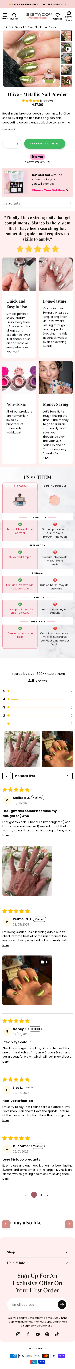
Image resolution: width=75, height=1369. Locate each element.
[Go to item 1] (22, 749)
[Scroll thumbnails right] (68, 749)
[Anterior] (6, 1224)
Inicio (5, 27)
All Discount (18, 27)
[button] (4, 15)
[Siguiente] (69, 1224)
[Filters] (6, 776)
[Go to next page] (49, 1195)
